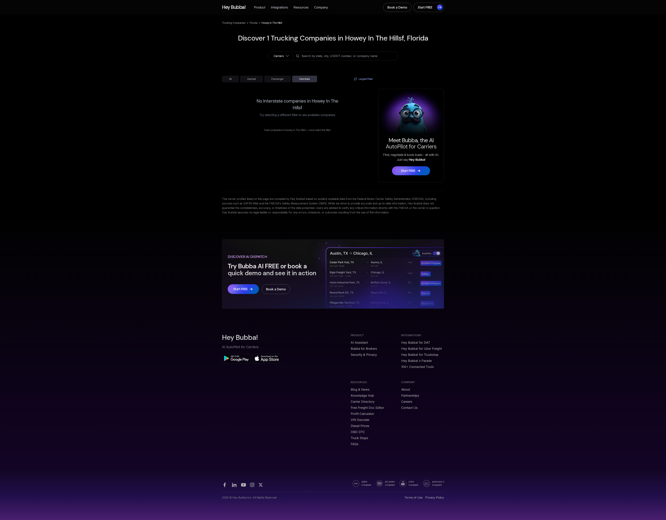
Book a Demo (397, 7)
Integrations (279, 7)
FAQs (354, 444)
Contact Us (409, 407)
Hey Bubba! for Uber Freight (421, 348)
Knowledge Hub (362, 395)
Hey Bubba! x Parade (416, 361)
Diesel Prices (360, 426)
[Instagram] (252, 485)
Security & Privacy (364, 354)
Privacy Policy (434, 497)
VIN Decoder (360, 420)
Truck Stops (359, 438)
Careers (406, 401)
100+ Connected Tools (417, 367)
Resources (301, 7)
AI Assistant (359, 342)
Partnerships (410, 395)
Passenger (277, 78)
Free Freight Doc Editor (367, 407)
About (405, 389)
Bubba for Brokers (364, 348)
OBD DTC (358, 432)
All (230, 78)
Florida (254, 22)
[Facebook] (224, 484)
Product (259, 7)
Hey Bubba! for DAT (415, 342)
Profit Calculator (362, 414)
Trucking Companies (234, 22)
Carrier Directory (362, 401)
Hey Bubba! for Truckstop (419, 354)
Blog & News (360, 389)
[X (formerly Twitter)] (260, 485)
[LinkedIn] (234, 485)
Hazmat (251, 78)
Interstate (304, 78)
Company (321, 7)
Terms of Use (413, 497)
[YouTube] (243, 484)
